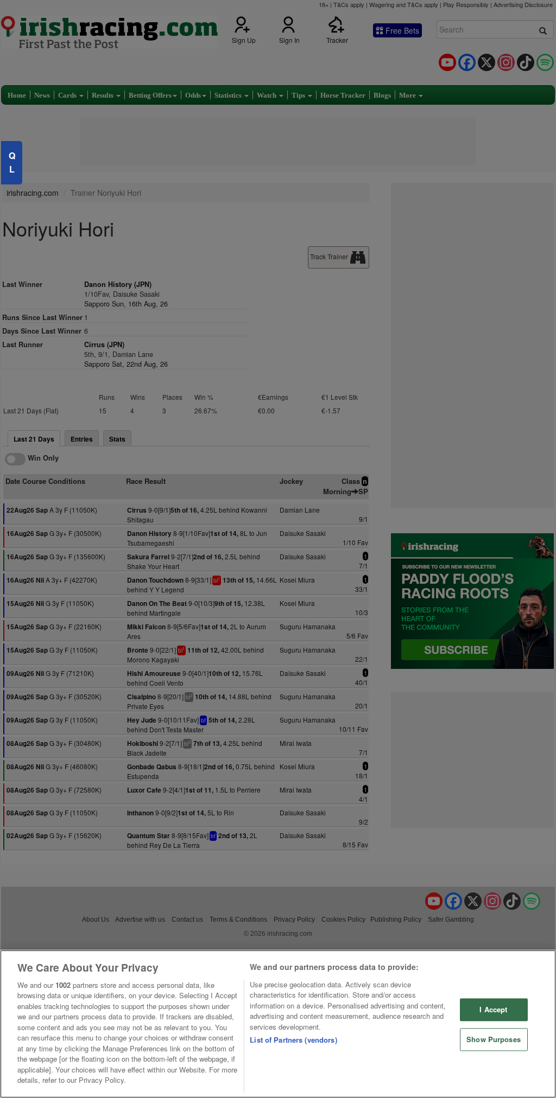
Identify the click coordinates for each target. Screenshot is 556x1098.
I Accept (493, 1010)
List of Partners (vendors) (293, 1040)
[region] (278, 1024)
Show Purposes (493, 1039)
